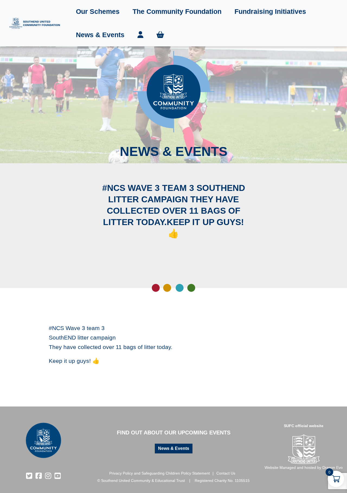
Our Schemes (98, 11)
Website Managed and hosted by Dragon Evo (304, 467)
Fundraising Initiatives (270, 11)
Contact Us (225, 473)
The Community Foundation (177, 11)
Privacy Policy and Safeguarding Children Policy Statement (159, 473)
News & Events (100, 35)
